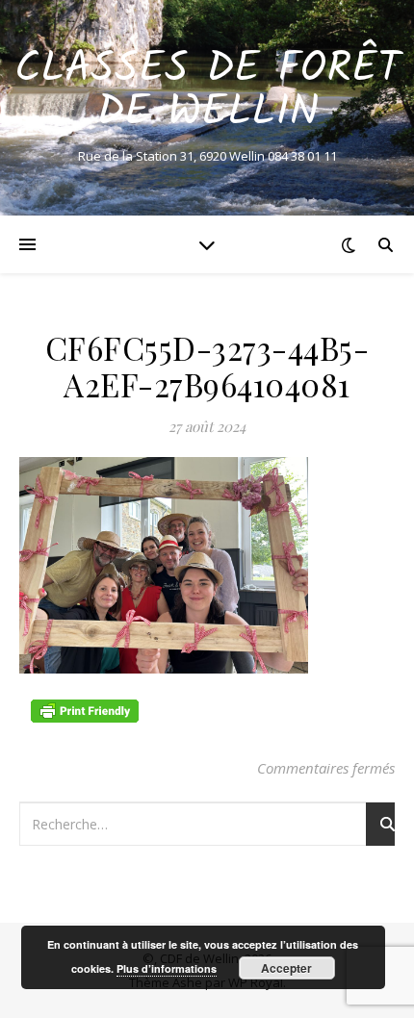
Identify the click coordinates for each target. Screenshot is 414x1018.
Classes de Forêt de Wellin (207, 91)
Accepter (286, 968)
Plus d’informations (166, 968)
